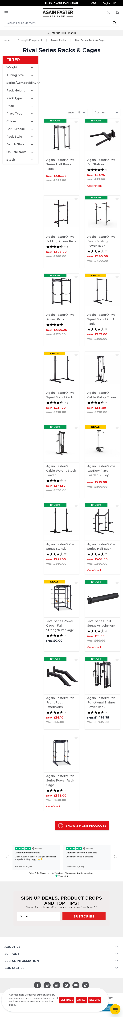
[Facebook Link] (37, 985)
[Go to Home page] (57, 12)
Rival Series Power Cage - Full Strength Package (60, 625)
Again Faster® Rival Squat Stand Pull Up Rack (102, 319)
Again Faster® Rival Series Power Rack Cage (60, 780)
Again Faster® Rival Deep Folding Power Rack (101, 241)
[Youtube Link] (75, 985)
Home (6, 40)
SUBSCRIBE (84, 916)
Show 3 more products (86, 825)
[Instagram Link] (47, 985)
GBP (93, 3)
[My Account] (108, 13)
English (107, 3)
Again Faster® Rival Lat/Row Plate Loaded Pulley (101, 470)
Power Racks (58, 40)
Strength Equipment (30, 40)
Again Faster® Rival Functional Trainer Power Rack (101, 702)
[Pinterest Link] (66, 985)
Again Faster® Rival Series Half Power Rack (60, 164)
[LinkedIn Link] (56, 985)
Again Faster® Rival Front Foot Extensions (60, 702)
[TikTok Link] (85, 985)
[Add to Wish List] (76, 122)
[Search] (114, 23)
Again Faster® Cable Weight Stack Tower (61, 470)
